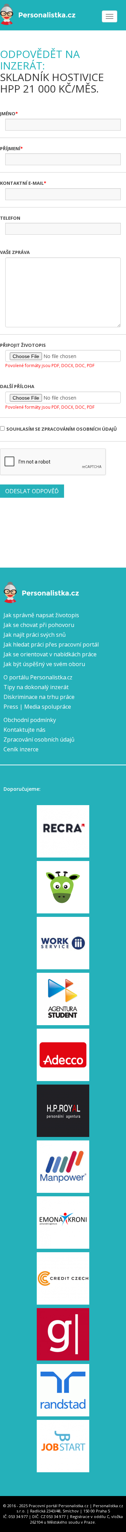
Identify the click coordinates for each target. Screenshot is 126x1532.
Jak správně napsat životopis (41, 615)
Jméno (7, 113)
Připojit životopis (23, 345)
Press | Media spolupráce (37, 706)
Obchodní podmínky (30, 720)
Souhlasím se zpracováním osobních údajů (61, 429)
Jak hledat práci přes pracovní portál (51, 644)
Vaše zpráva (15, 252)
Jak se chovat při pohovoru (39, 625)
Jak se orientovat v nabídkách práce (50, 654)
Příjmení (10, 148)
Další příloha (17, 386)
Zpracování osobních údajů (39, 739)
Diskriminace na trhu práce (39, 697)
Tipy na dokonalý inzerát (36, 687)
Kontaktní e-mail (22, 183)
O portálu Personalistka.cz (38, 677)
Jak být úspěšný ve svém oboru (44, 664)
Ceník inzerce (21, 749)
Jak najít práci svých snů (35, 635)
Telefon (10, 218)
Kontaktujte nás (25, 730)
